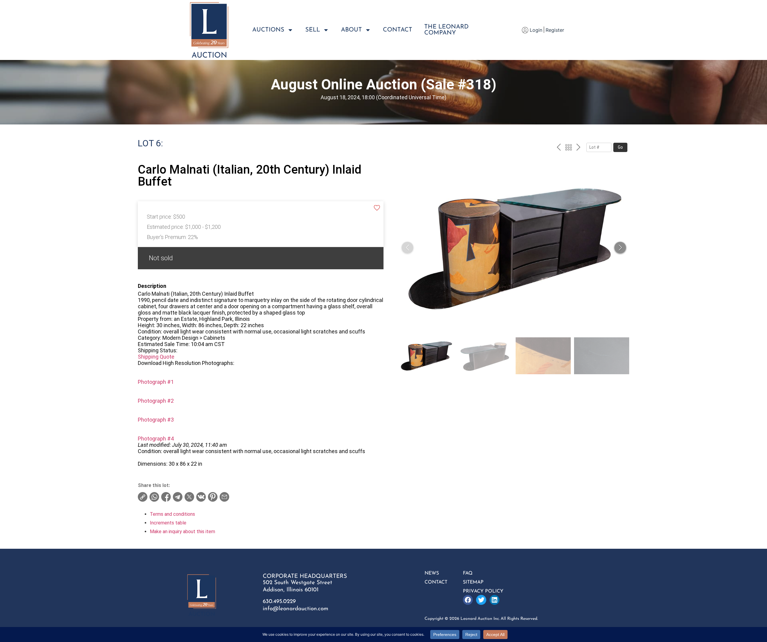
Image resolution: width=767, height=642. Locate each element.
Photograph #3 (156, 420)
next (578, 148)
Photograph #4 (156, 438)
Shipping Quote (156, 357)
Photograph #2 (156, 401)
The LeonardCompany (446, 30)
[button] (620, 248)
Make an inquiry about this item (182, 531)
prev (558, 148)
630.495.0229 (279, 602)
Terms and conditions (172, 514)
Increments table (168, 523)
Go (620, 147)
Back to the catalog (568, 148)
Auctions (268, 30)
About (351, 30)
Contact (397, 30)
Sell (312, 30)
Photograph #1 (156, 382)
